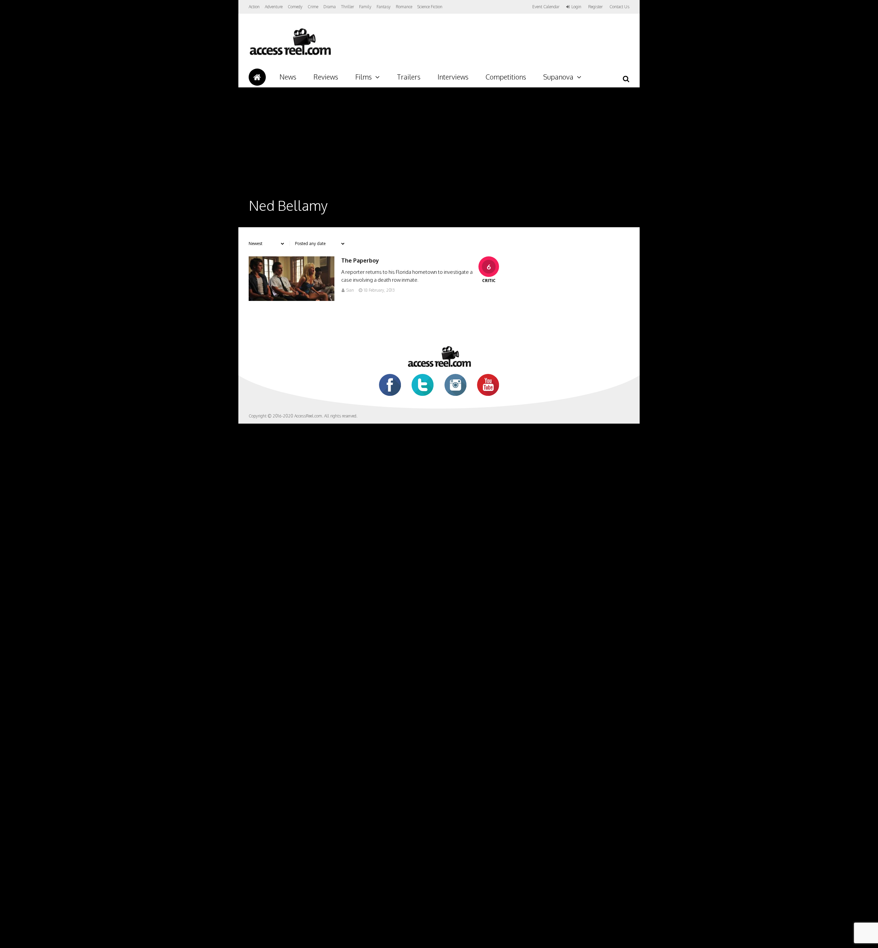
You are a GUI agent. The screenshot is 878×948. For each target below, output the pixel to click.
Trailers (408, 76)
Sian (350, 290)
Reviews (325, 76)
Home (257, 77)
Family (365, 6)
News (288, 76)
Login (576, 7)
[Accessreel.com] (290, 55)
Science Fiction (429, 6)
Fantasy (384, 6)
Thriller (347, 6)
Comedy (295, 6)
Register (595, 7)
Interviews (453, 76)
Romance (404, 6)
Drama (329, 6)
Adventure (274, 6)
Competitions (506, 76)
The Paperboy (360, 260)
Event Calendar (545, 6)
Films (363, 76)
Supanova (558, 76)
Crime (313, 6)
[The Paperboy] (291, 299)
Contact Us (619, 6)
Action (254, 6)
